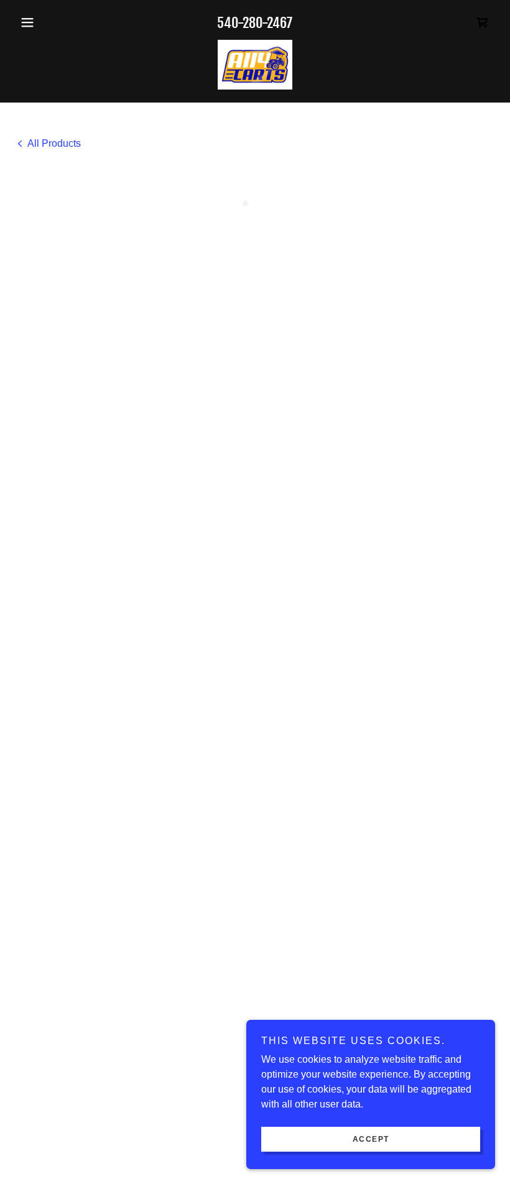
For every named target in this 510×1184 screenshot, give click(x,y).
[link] (255, 65)
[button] (51, 22)
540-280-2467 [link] (254, 22)
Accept (371, 1139)
